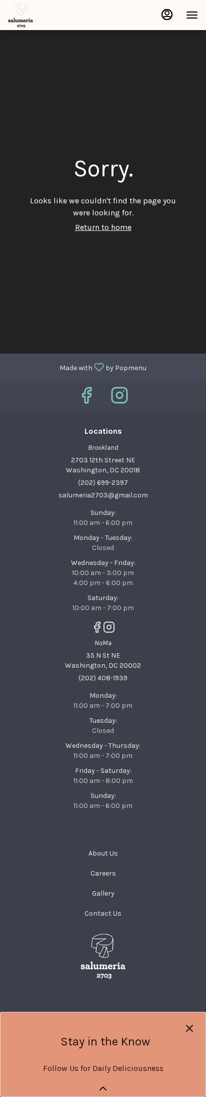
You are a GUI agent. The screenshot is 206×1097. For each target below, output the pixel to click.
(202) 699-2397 (103, 482)
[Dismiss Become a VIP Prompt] (190, 1028)
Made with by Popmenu (77, 366)
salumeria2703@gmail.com (103, 495)
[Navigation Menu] (192, 15)
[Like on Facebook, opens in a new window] (87, 398)
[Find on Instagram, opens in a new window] (119, 398)
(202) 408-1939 (103, 678)
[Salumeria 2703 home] (53, 15)
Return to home (103, 227)
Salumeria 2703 (103, 956)
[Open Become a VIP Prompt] (103, 1088)
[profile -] (167, 15)
